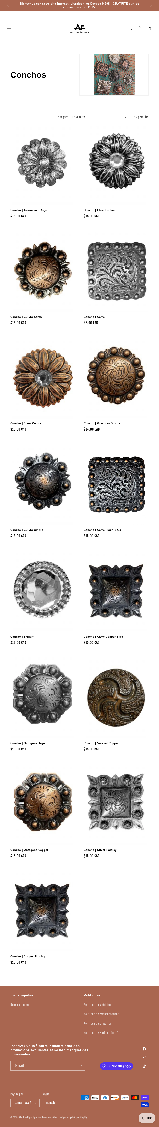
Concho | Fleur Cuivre (25, 423)
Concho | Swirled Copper (101, 743)
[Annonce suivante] (150, 5)
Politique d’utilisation (98, 1023)
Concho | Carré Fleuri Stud (102, 529)
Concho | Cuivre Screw (26, 316)
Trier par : (62, 117)
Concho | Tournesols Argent (30, 210)
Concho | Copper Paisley (27, 956)
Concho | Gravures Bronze (102, 423)
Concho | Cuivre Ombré (26, 529)
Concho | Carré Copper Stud (103, 636)
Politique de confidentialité (101, 1033)
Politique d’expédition (97, 1005)
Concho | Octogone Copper (29, 850)
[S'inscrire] (80, 1066)
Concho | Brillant (22, 636)
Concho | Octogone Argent (28, 743)
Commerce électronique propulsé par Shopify (64, 1117)
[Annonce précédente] (8, 5)
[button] (8, 28)
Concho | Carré (94, 316)
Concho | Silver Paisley (100, 850)
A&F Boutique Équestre (30, 1117)
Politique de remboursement (101, 1014)
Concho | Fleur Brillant (100, 210)
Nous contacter (19, 1005)
